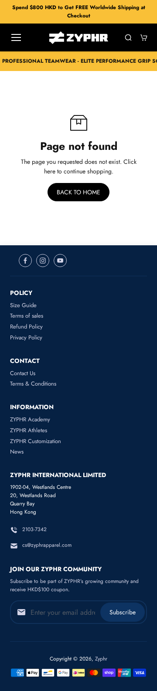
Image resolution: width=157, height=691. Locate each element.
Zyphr (101, 659)
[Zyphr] (78, 37)
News (17, 451)
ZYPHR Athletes (28, 430)
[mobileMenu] (16, 37)
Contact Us (22, 373)
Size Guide (23, 305)
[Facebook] (25, 260)
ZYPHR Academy (30, 419)
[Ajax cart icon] (143, 37)
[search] (128, 37)
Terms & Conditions (33, 383)
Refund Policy (26, 326)
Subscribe (122, 612)
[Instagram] (42, 260)
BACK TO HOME (78, 192)
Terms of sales (26, 316)
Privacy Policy (26, 337)
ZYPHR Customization (35, 441)
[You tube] (60, 260)
